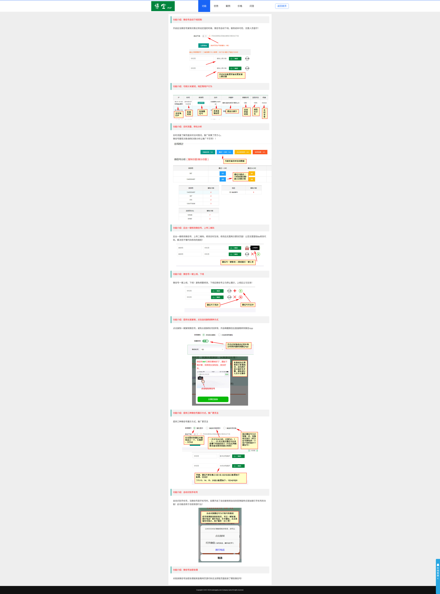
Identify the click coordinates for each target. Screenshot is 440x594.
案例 (228, 6)
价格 (240, 6)
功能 (204, 6)
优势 (216, 6)
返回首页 (282, 6)
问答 (252, 6)
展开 (438, 572)
